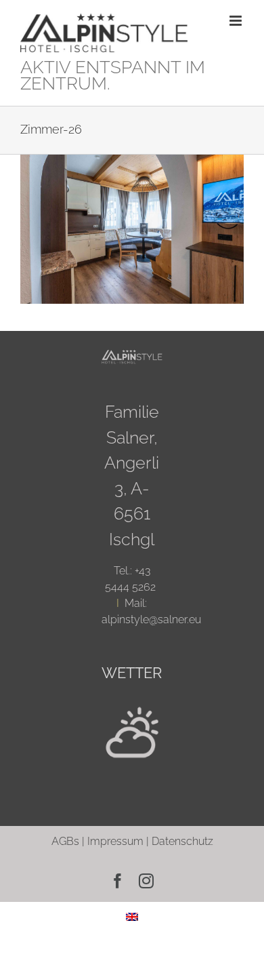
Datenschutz (182, 841)
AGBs (65, 841)
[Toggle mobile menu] (236, 21)
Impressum (115, 841)
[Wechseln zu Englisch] (132, 916)
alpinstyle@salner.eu (151, 619)
